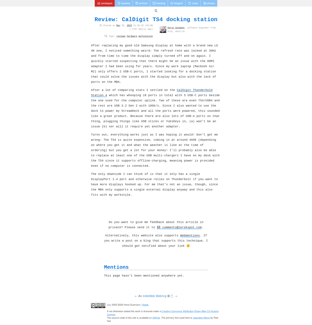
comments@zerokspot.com (181, 227)
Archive (143, 3)
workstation (145, 36)
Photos (210, 3)
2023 (129, 25)
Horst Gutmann (176, 27)
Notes (194, 3)
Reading (160, 3)
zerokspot (106, 3)
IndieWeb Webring (154, 296)
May (118, 25)
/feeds (145, 304)
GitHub (156, 317)
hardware (132, 36)
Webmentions (190, 235)
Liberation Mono (201, 317)
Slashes (125, 3)
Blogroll (178, 3)
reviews (120, 36)
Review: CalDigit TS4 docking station (156, 19)
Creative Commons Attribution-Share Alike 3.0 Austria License (163, 312)
